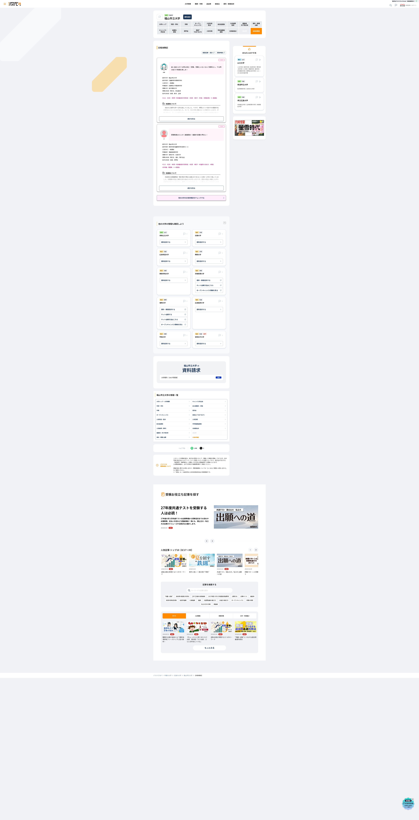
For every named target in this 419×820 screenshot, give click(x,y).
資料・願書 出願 (161, 437)
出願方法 (234, 596)
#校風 (200, 98)
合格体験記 (195, 437)
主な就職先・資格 (197, 406)
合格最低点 (195, 428)
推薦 (199, 600)
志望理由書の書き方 (210, 600)
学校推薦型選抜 (197, 424)
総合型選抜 (160, 424)
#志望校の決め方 (204, 164)
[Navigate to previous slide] (206, 541)
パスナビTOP (157, 675)
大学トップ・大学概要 (163, 401)
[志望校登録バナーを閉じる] (413, 799)
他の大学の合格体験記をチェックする (191, 198)
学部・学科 (160, 406)
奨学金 (194, 410)
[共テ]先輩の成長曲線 (198, 596)
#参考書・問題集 (167, 167)
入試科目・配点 (161, 419)
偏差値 (252, 596)
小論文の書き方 (223, 600)
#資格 (212, 164)
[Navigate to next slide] (212, 541)
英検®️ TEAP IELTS (198, 415)
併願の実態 (249, 600)
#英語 (191, 98)
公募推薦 (192, 600)
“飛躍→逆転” (169, 596)
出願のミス (243, 596)
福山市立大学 (172, 18)
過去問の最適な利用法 (182, 596)
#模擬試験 (207, 98)
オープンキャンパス (162, 415)
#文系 (168, 98)
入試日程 (195, 419)
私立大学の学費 (205, 604)
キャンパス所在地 (197, 401)
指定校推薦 (183, 600)
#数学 (196, 98)
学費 (158, 410)
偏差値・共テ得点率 (162, 433)
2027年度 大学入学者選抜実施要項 (218, 596)
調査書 (216, 604)
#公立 (164, 98)
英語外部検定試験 (171, 600)
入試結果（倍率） (162, 428)
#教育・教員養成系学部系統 (180, 98)
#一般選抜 (214, 98)
